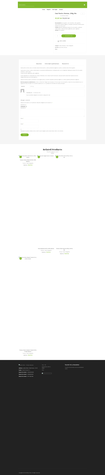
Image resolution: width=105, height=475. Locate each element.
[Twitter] (61, 49)
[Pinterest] (63, 49)
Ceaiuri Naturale (62, 45)
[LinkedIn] (68, 49)
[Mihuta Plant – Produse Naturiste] (52, 4)
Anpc (43, 369)
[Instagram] (85, 1)
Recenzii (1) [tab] (65, 63)
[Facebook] (53, 472)
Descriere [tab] (39, 63)
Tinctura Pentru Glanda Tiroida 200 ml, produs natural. (28, 351)
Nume (22, 118)
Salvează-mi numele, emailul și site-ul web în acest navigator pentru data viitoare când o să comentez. (42, 130)
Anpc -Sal (44, 364)
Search (32, 4)
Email (22, 123)
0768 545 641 (30, 374)
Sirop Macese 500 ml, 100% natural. (46, 248)
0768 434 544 (31, 372)
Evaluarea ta (24, 104)
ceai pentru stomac (63, 47)
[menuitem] (43, 9)
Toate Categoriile (69, 45)
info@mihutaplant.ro (26, 370)
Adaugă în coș (68, 35)
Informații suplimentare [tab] (52, 63)
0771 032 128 (30, 376)
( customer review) (64, 15)
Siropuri (42, 250)
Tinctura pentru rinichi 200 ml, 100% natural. (28, 160)
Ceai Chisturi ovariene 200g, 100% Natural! (82, 14)
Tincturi (24, 163)
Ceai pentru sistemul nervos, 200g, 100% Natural (84, 14)
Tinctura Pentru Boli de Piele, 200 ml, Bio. (64, 249)
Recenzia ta (23, 107)
